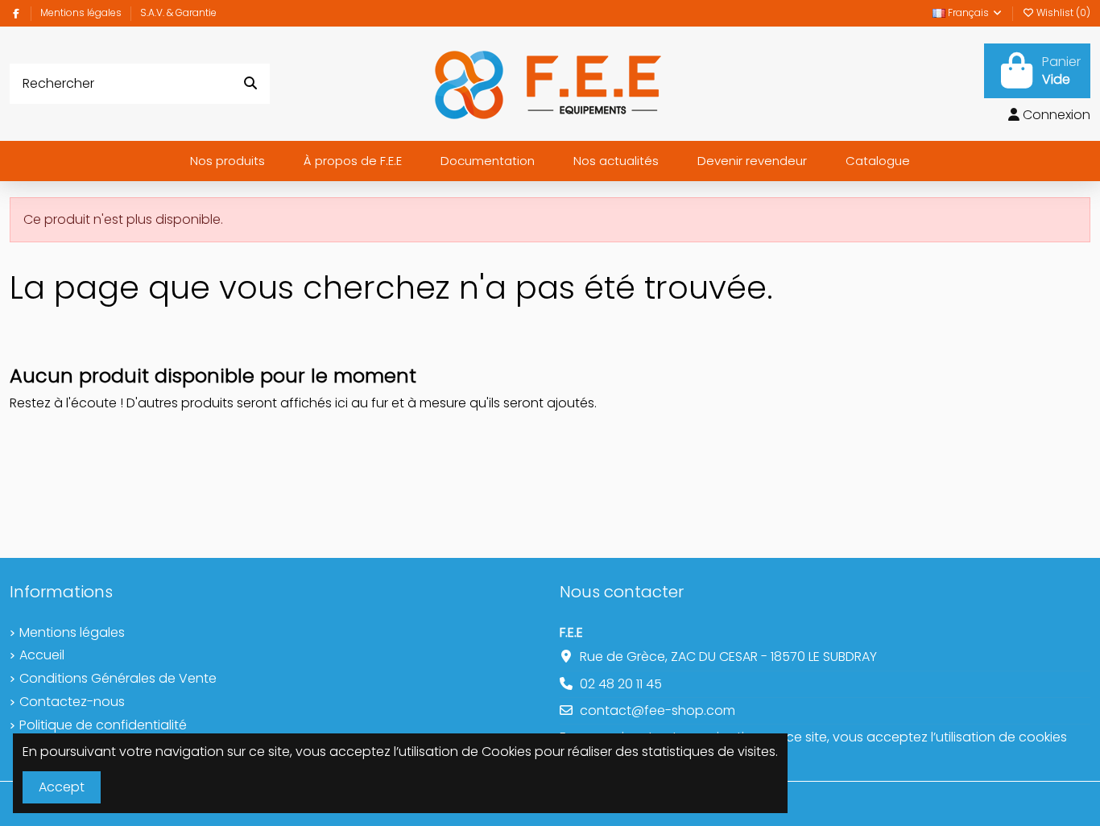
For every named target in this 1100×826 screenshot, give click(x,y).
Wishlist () (1062, 12)
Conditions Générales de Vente (118, 679)
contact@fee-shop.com (657, 710)
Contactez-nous (72, 702)
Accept (62, 787)
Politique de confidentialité (103, 725)
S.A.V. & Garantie (178, 12)
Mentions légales (82, 12)
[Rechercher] (250, 84)
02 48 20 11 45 (621, 684)
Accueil (41, 655)
